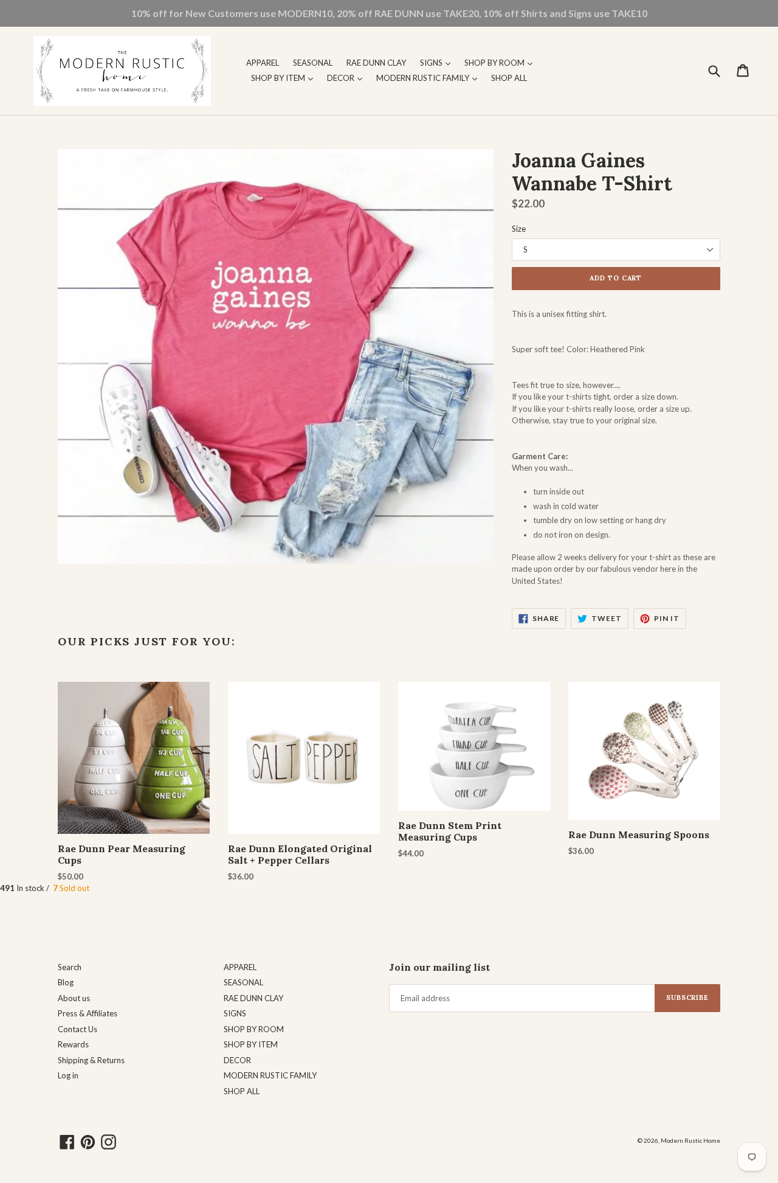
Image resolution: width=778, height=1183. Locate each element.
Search (69, 967)
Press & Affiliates (87, 1013)
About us (74, 998)
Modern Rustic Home (690, 1140)
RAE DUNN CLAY (376, 63)
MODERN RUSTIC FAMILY (429, 77)
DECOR (347, 77)
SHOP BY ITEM (285, 77)
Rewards (73, 1044)
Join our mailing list (439, 967)
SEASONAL (312, 63)
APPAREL (262, 63)
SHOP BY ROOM (501, 62)
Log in (68, 1075)
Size (519, 229)
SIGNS (438, 62)
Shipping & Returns (91, 1060)
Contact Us (77, 1029)
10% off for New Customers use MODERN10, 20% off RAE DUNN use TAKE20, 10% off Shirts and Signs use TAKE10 (389, 13)
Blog (66, 982)
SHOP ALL (509, 78)
